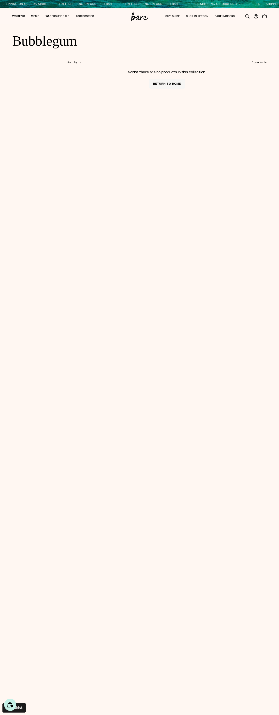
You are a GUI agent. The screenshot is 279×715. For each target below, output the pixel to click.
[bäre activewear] (139, 16)
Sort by (72, 62)
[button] (18, 16)
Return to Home (167, 83)
